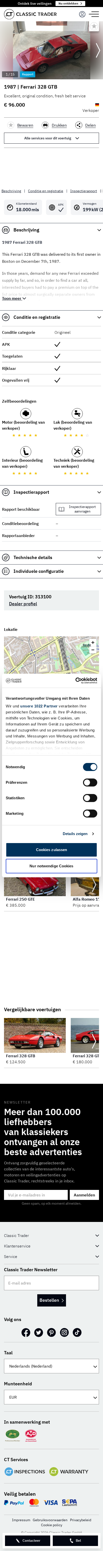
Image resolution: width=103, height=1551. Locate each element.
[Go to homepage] (30, 14)
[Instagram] (64, 1332)
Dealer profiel (23, 604)
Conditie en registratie (45, 191)
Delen (90, 125)
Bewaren (25, 125)
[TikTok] (77, 1332)
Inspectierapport (83, 191)
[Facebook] (26, 1332)
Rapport (27, 74)
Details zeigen (75, 834)
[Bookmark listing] (94, 26)
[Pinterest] (51, 1332)
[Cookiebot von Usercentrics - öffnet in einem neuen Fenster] (75, 680)
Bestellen (49, 1300)
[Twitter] (38, 1332)
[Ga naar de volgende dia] (98, 50)
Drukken (59, 125)
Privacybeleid (80, 1520)
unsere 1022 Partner (39, 706)
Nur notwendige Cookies (51, 866)
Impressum (21, 1520)
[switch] (90, 783)
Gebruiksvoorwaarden (50, 1520)
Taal (8, 1353)
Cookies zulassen (51, 850)
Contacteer (31, 1540)
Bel (78, 1540)
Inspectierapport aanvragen (82, 508)
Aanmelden (84, 1194)
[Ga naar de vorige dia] (5, 50)
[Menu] (82, 14)
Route (87, 645)
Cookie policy (51, 1525)
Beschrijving (11, 191)
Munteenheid (18, 1384)
